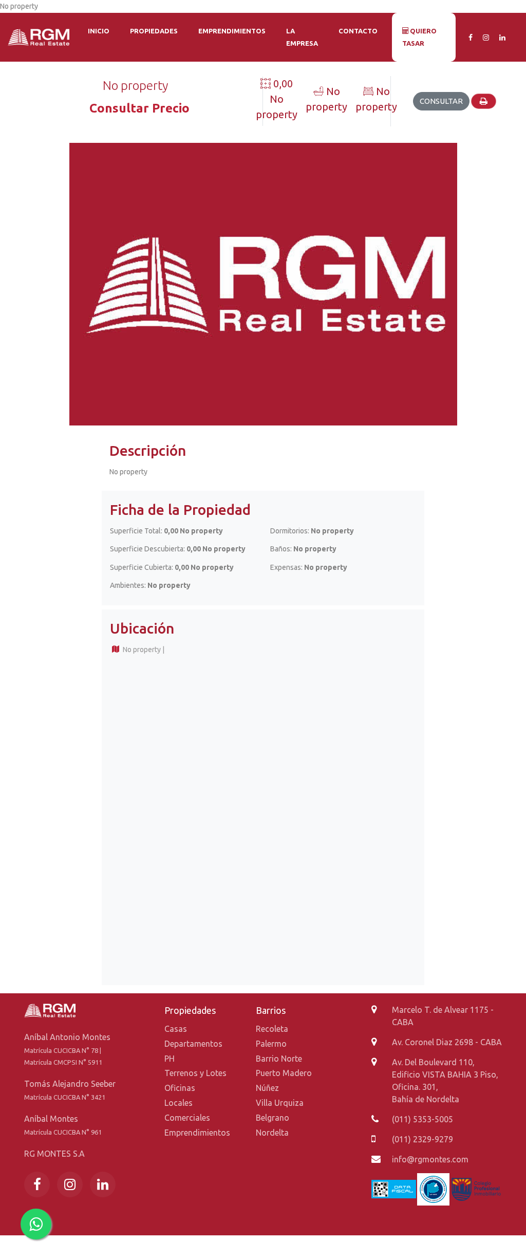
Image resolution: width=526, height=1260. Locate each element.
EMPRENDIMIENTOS (232, 30)
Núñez (267, 1087)
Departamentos (193, 1043)
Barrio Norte (279, 1058)
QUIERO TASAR (419, 36)
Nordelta (272, 1132)
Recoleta (272, 1028)
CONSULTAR (441, 101)
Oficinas (179, 1087)
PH (169, 1058)
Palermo (271, 1043)
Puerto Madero (284, 1073)
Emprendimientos (197, 1132)
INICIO (98, 30)
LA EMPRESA (302, 36)
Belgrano (272, 1117)
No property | (142, 649)
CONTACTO (358, 30)
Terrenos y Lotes (195, 1073)
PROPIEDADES (154, 30)
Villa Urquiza (280, 1102)
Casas (175, 1028)
